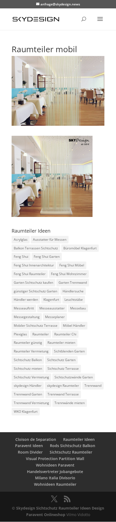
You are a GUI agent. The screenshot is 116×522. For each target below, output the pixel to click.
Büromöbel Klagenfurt (80, 248)
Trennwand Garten (28, 394)
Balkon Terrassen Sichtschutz (36, 248)
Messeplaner (55, 317)
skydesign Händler (28, 385)
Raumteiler (40, 334)
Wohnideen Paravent (55, 465)
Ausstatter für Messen (49, 239)
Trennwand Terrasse (63, 394)
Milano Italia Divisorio (55, 477)
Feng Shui (21, 256)
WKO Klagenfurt (25, 411)
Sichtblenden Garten (69, 351)
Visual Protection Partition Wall (55, 458)
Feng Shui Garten (47, 256)
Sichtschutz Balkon (28, 360)
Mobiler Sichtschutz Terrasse (35, 325)
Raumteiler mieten (61, 342)
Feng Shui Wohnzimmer (69, 274)
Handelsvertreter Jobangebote (55, 471)
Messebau (78, 308)
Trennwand (92, 385)
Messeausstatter (52, 308)
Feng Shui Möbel (71, 265)
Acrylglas (21, 239)
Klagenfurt (51, 299)
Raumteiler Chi (65, 334)
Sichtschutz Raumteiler (71, 452)
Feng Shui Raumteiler (30, 274)
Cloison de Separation (35, 439)
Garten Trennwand (73, 282)
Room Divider (30, 452)
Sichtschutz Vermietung (31, 377)
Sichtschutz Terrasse (63, 368)
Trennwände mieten (69, 403)
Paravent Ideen (29, 445)
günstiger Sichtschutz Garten (35, 291)
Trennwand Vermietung (31, 403)
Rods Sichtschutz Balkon (72, 445)
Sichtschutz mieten (28, 368)
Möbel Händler (74, 325)
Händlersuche (73, 291)
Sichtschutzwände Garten (73, 377)
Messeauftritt (24, 308)
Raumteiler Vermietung (31, 351)
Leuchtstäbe (73, 299)
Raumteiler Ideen (79, 439)
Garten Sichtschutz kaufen (33, 282)
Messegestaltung (27, 317)
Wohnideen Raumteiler (55, 484)
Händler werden (26, 299)
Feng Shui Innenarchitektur (34, 265)
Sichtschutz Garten (61, 360)
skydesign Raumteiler (63, 385)
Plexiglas (20, 334)
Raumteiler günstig (28, 342)
